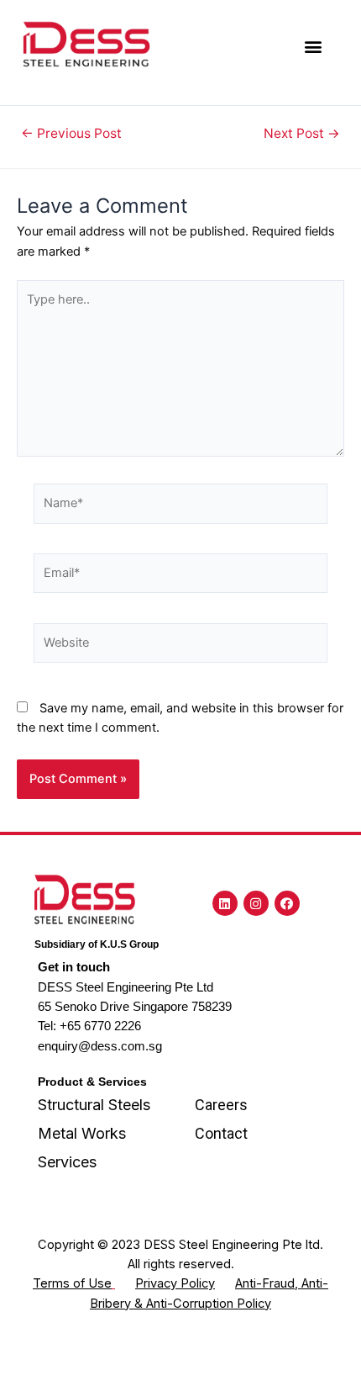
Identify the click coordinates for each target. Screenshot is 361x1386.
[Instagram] (256, 903)
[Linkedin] (225, 903)
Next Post (302, 133)
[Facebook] (287, 903)
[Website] (180, 645)
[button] (313, 47)
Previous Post (71, 133)
